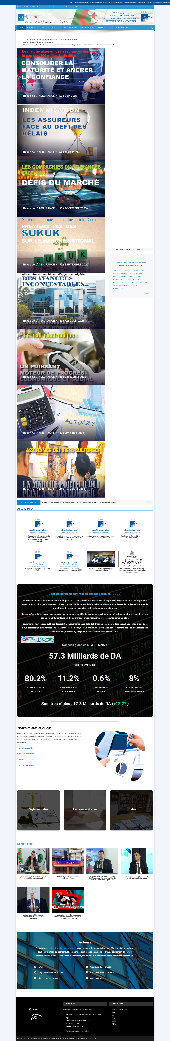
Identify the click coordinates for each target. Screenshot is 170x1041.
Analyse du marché (26, 748)
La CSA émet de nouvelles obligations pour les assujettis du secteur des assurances (49, 39)
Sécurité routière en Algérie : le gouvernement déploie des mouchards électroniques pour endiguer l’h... (79, 502)
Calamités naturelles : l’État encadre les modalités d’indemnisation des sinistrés (69, 537)
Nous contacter (58, 7)
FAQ (127, 28)
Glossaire (120, 28)
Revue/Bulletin (104, 28)
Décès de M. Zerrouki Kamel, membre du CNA (132, 537)
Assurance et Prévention (28, 765)
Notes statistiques (26, 759)
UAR (113, 1012)
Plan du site (69, 7)
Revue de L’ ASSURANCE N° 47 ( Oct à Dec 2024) (54, 433)
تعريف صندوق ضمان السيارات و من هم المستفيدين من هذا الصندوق (33, 877)
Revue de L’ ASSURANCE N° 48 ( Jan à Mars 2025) (55, 377)
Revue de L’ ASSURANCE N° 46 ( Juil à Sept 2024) (54, 489)
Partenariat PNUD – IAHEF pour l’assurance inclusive (101, 569)
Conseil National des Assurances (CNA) (77, 1009)
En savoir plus (87, 28)
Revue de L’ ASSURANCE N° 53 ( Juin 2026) (50, 96)
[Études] (131, 810)
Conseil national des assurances (60, 948)
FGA (113, 1018)
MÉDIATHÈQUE (25, 844)
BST (113, 1015)
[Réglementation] (38, 810)
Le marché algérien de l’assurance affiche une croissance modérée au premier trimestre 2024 (67, 916)
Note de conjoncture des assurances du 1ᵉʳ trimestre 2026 (69, 569)
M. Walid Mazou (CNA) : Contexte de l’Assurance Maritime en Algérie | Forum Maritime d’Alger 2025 (102, 878)
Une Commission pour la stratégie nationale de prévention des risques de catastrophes (132, 570)
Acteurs (55, 28)
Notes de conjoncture (27, 754)
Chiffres (43, 28)
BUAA (114, 1021)
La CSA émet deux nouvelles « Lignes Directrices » (37, 42)
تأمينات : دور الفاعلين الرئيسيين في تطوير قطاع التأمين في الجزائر (136, 877)
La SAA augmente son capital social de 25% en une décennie (100, 537)
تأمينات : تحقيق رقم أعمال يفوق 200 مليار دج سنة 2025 (68, 877)
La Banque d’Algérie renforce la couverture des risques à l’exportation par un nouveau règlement (38, 538)
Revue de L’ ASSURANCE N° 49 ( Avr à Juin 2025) (54, 320)
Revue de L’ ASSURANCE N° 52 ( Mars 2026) (51, 152)
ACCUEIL (21, 28)
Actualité (31, 28)
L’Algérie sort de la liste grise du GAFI (37, 569)
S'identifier (79, 7)
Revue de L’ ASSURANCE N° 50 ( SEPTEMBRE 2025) (56, 264)
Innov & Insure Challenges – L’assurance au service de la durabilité (33, 916)
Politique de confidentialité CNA (77, 1031)
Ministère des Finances (120, 1009)
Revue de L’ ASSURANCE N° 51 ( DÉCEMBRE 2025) (55, 208)
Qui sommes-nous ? (43, 7)
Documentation (70, 28)
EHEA (114, 1024)
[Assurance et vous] (85, 810)
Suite (147, 294)
